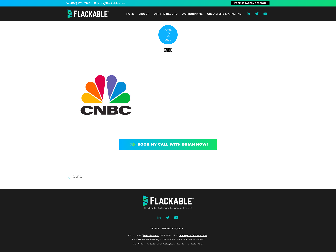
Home (130, 13)
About (144, 13)
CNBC (168, 50)
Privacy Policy (172, 228)
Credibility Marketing (224, 13)
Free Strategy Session (250, 3)
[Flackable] (88, 18)
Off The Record (166, 13)
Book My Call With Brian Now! (173, 144)
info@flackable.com (111, 3)
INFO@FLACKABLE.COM (193, 235)
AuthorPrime (192, 13)
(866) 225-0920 (80, 3)
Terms (154, 228)
